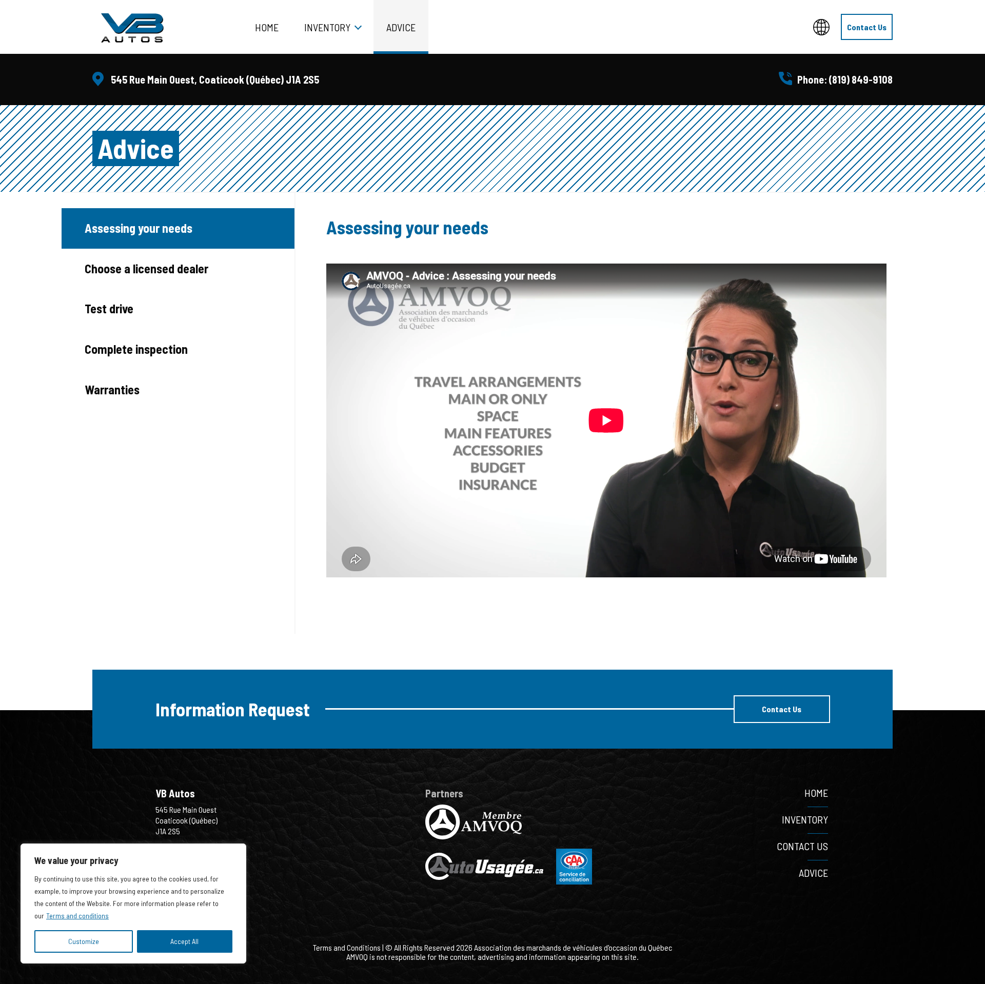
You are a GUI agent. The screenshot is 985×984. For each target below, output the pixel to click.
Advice (401, 27)
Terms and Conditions (347, 947)
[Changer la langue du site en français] (821, 27)
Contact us (802, 846)
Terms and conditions (77, 915)
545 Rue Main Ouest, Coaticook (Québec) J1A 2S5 (215, 79)
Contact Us (867, 27)
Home (267, 27)
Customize (83, 941)
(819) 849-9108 (861, 79)
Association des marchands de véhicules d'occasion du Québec (573, 947)
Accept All (184, 941)
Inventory (327, 27)
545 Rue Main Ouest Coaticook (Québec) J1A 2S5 (186, 820)
